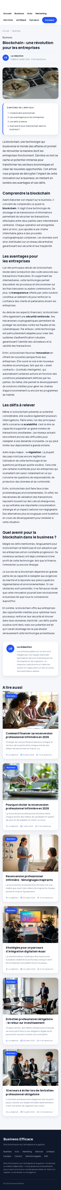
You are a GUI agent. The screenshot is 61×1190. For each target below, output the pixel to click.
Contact (49, 20)
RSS (46, 1156)
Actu (29, 13)
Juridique (21, 19)
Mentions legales (33, 1156)
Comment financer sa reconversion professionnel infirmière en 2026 (29, 735)
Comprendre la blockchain (22, 113)
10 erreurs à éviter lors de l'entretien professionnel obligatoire (30, 1092)
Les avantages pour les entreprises (27, 117)
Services (8, 19)
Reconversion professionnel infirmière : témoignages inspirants (29, 878)
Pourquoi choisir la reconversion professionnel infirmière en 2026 (27, 806)
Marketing (41, 13)
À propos (34, 19)
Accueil (7, 13)
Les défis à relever (18, 121)
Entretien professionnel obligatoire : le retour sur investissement (29, 1021)
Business (19, 13)
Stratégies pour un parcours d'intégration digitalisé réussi (25, 949)
